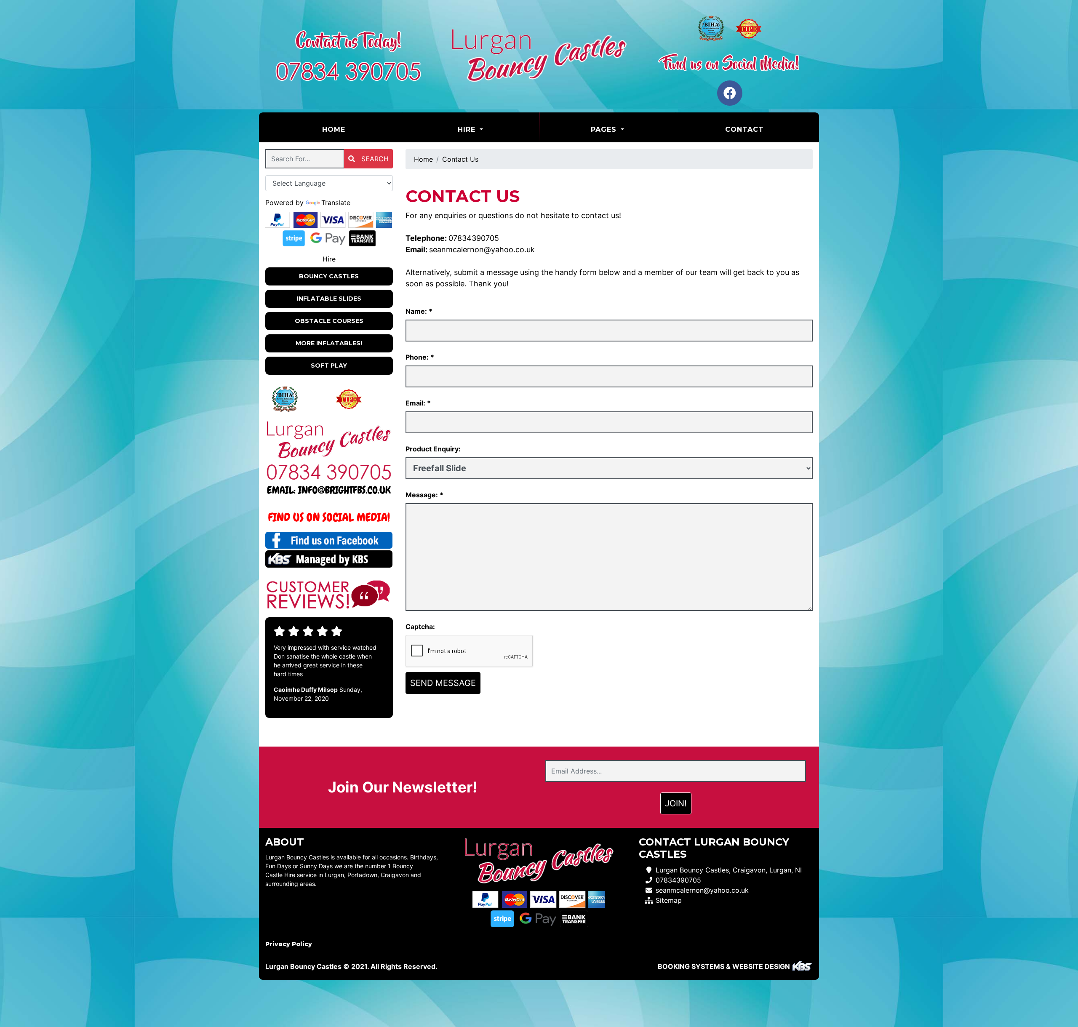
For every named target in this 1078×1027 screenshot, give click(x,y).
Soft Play (329, 365)
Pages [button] (605, 129)
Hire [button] (468, 129)
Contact (744, 129)
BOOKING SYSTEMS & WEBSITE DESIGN (724, 966)
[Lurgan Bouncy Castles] (539, 56)
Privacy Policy (288, 944)
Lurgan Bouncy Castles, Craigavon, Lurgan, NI (729, 870)
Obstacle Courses (329, 321)
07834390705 (473, 238)
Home (354, 129)
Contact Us (460, 159)
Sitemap (669, 900)
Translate (335, 202)
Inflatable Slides (329, 298)
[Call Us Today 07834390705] (329, 472)
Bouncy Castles (329, 276)
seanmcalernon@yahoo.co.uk (482, 249)
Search (374, 159)
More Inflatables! (329, 343)
